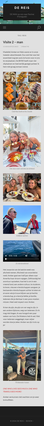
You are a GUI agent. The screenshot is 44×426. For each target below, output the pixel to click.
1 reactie (25, 46)
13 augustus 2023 (10, 46)
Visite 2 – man (13, 42)
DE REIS (22, 8)
